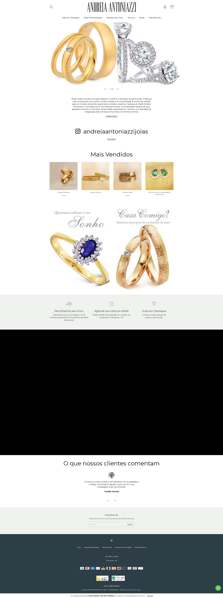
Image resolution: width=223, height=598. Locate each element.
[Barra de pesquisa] (52, 7)
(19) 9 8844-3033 (111, 556)
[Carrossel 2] (143, 247)
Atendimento (155, 18)
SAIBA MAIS (111, 116)
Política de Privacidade (123, 547)
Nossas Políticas (140, 547)
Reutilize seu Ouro (114, 18)
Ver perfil (111, 139)
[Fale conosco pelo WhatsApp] (218, 588)
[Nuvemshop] (111, 586)
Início (79, 547)
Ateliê (142, 18)
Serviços (131, 18)
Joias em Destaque (70, 18)
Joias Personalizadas (93, 18)
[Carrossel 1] (111, 53)
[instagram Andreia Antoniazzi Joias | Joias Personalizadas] (111, 541)
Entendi (150, 596)
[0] (170, 7)
